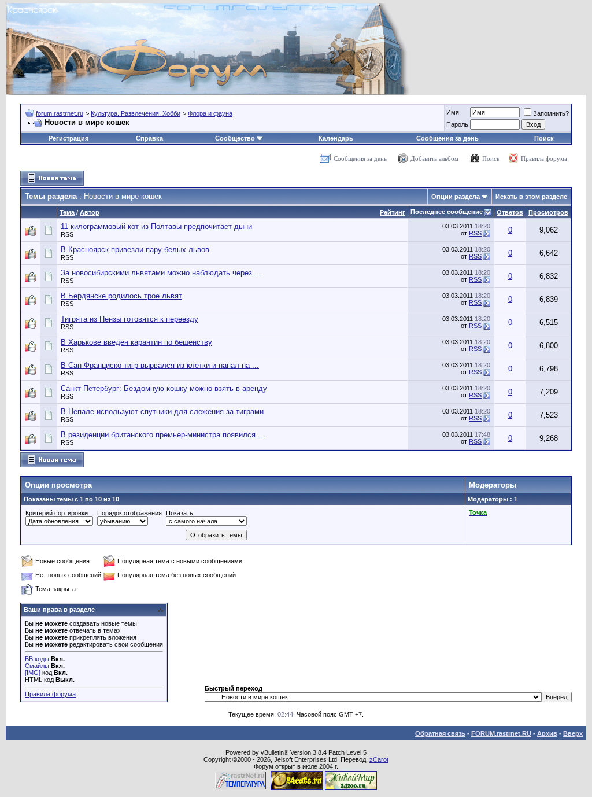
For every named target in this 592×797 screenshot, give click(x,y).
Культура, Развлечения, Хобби (135, 113)
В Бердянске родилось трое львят (121, 296)
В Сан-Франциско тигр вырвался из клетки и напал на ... (160, 365)
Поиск (544, 138)
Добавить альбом (434, 158)
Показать (179, 513)
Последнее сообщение (446, 211)
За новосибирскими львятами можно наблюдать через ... (161, 272)
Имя (452, 112)
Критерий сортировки (56, 513)
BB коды (37, 658)
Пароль (457, 124)
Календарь (336, 138)
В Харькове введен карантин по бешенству (136, 342)
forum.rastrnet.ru (59, 113)
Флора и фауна (210, 113)
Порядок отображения (129, 513)
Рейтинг (392, 212)
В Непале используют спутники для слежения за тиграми (162, 411)
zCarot (378, 759)
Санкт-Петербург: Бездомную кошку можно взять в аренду (164, 388)
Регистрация (68, 138)
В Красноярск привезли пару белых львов (135, 249)
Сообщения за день (447, 138)
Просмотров (548, 212)
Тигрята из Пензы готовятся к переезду (129, 319)
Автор (89, 212)
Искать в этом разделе (531, 196)
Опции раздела (455, 196)
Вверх (573, 733)
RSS (67, 234)
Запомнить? (551, 113)
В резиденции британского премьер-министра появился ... (163, 434)
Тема (67, 212)
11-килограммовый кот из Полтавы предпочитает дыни (156, 226)
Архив (547, 733)
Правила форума (544, 158)
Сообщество (235, 138)
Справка (149, 138)
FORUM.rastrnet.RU (501, 733)
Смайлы (37, 665)
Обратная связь (440, 733)
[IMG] (32, 672)
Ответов (510, 212)
